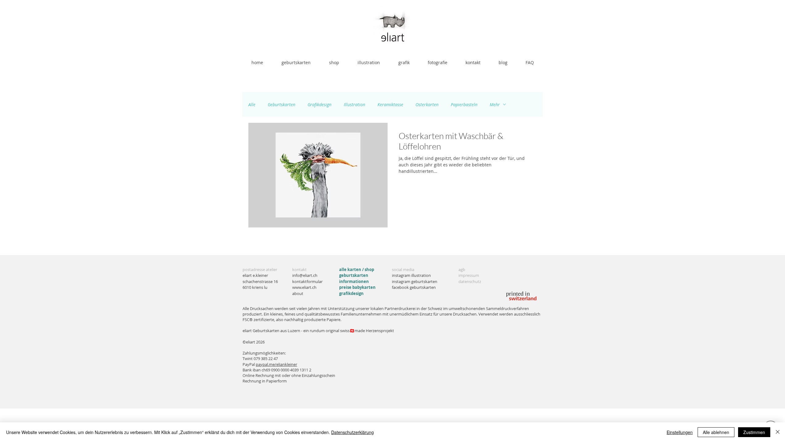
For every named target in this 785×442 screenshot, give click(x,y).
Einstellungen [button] (680, 432)
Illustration (354, 104)
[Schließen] (777, 432)
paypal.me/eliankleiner (276, 364)
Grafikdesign (319, 104)
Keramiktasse (390, 104)
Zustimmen (754, 432)
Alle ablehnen (716, 432)
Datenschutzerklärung (352, 432)
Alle (251, 104)
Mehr (495, 104)
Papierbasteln (464, 104)
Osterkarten (426, 104)
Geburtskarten (281, 104)
